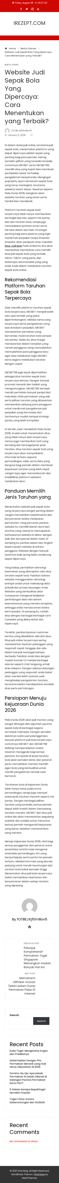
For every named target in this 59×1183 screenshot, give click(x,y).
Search (14, 1015)
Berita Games (12, 65)
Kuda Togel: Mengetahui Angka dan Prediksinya (29, 1052)
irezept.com (29, 23)
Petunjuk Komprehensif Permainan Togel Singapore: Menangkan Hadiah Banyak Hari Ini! (37, 955)
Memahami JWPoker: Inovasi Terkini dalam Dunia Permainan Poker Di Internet (21, 983)
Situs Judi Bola (13, 246)
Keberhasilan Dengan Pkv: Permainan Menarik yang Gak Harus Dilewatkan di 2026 (28, 1064)
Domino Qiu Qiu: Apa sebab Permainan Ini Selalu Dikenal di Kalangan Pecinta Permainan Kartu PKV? (28, 1078)
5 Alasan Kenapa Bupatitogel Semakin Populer (27, 1091)
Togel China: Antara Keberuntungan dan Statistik (27, 1100)
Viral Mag (39, 1174)
